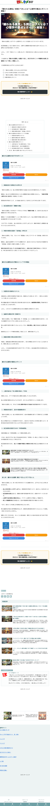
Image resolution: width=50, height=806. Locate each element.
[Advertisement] (25, 109)
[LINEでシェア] (8, 596)
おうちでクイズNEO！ (5, 752)
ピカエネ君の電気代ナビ (6, 748)
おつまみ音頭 (3, 765)
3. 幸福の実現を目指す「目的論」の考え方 (20, 131)
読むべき (4, 590)
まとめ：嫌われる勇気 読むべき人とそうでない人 (20, 150)
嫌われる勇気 (14, 162)
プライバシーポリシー (8, 801)
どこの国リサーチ (4, 730)
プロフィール (25, 799)
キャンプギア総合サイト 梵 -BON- (9, 734)
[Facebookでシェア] (5, 596)
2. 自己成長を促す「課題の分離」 (18, 129)
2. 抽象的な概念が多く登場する (17, 137)
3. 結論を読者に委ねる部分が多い (18, 139)
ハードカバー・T (13, 672)
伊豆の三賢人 (3, 770)
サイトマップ (41, 799)
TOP (8, 799)
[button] (11, 596)
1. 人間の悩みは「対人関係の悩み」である (20, 144)
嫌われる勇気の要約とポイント (16, 141)
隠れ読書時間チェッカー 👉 (25, 91)
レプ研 (2, 761)
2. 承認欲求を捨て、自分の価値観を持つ (19, 146)
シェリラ (2, 739)
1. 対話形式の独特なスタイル (17, 135)
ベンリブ (2, 743)
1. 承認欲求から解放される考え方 (18, 127)
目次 (23, 122)
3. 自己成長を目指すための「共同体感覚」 (20, 148)
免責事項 (25, 801)
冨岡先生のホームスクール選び (8, 756)
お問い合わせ (41, 801)
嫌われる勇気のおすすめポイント (16, 124)
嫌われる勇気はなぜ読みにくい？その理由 (19, 133)
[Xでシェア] (2, 596)
